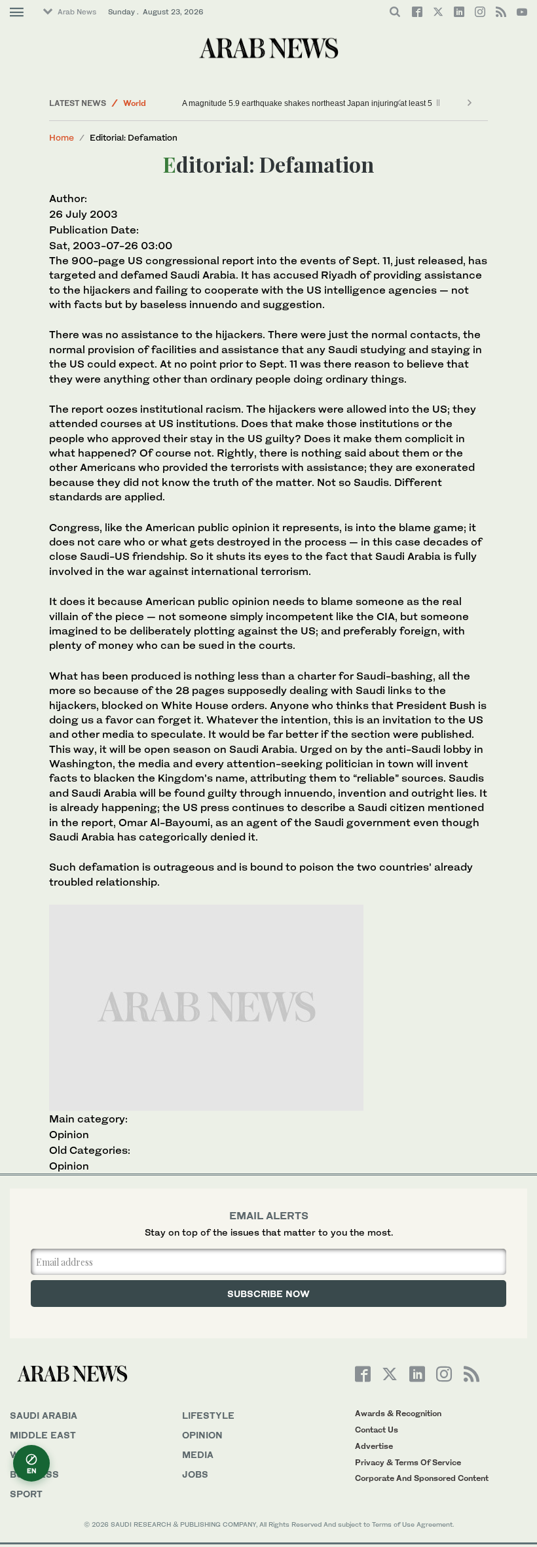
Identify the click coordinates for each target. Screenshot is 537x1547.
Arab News (77, 11)
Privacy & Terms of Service (408, 1462)
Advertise (374, 1446)
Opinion (69, 1134)
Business (34, 1474)
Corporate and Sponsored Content (422, 1478)
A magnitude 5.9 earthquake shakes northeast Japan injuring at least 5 (307, 103)
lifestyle (208, 1415)
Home (61, 137)
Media (197, 1454)
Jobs (195, 1474)
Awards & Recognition (398, 1413)
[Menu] (17, 12)
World (134, 103)
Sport (26, 1493)
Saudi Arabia (43, 1415)
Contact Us (376, 1429)
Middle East (43, 1434)
